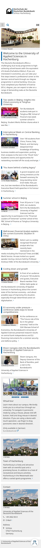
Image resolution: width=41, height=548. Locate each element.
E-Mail (8, 520)
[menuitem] (2, 25)
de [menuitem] (37, 25)
